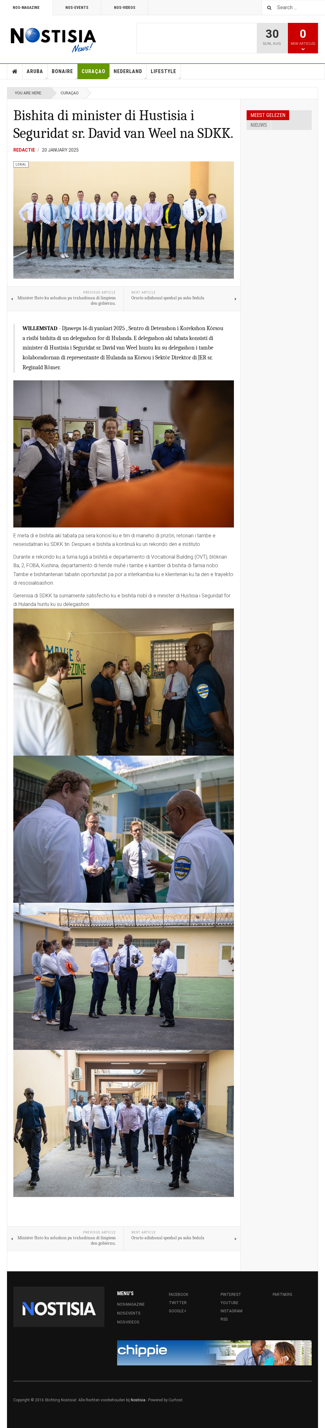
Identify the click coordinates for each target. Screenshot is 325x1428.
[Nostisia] (53, 38)
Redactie (24, 150)
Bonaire (62, 71)
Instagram (231, 1311)
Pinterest (231, 1294)
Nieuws (258, 125)
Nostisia (138, 1400)
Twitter (178, 1303)
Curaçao (93, 71)
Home (15, 71)
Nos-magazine (26, 7)
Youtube (229, 1303)
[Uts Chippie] (214, 1352)
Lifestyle (163, 71)
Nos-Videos (124, 7)
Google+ (177, 1311)
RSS (224, 1319)
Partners (282, 1294)
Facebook (180, 1294)
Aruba (35, 71)
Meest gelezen (267, 115)
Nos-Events (76, 7)
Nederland (128, 71)
